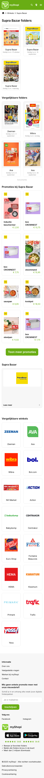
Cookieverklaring (9, 774)
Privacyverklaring (9, 770)
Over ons (5, 666)
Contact (5, 678)
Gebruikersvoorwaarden (12, 766)
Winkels (10, 13)
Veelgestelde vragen (10, 670)
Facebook (6, 719)
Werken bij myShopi (10, 674)
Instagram (27, 719)
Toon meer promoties (22, 352)
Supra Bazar (22, 13)
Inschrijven (11, 707)
